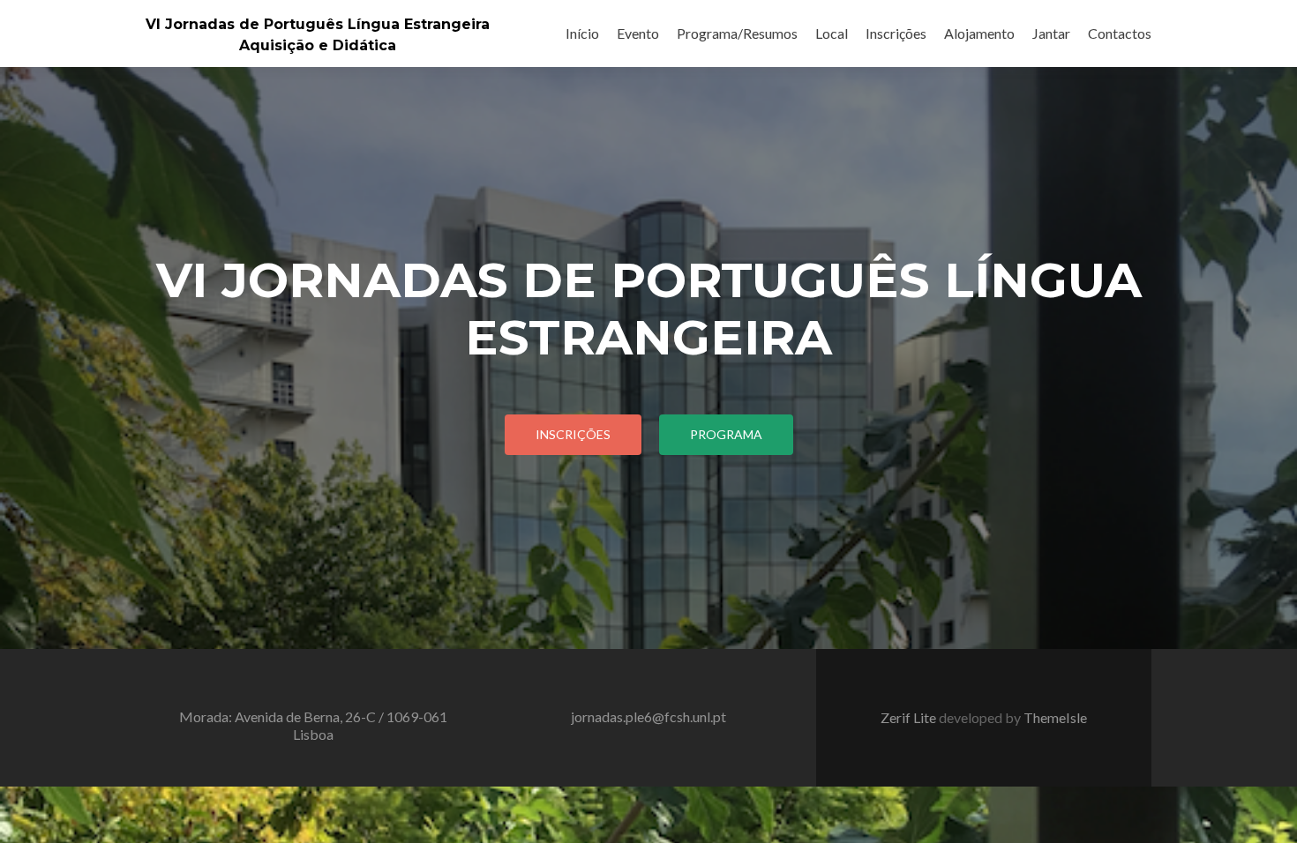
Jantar (1051, 33)
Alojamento (979, 33)
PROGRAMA (726, 434)
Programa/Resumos (737, 33)
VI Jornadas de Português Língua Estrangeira (318, 24)
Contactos (1119, 33)
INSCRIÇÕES (573, 434)
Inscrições (896, 33)
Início (582, 33)
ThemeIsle (1055, 717)
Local (831, 33)
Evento (638, 33)
